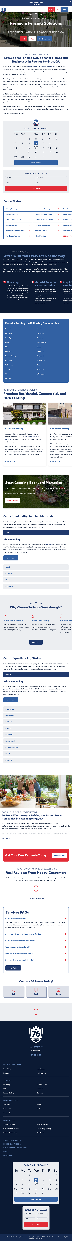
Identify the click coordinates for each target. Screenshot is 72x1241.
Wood (7, 567)
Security (8, 728)
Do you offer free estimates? (15, 918)
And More (40, 1133)
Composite (9, 586)
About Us (35, 642)
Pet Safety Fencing (10, 1133)
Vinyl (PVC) (7, 1105)
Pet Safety (9, 722)
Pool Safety (9, 715)
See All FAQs (12, 968)
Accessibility (42, 1237)
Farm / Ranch (10, 741)
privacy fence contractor (12, 689)
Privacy (8, 674)
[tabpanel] (16, 292)
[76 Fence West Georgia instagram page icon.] (37, 1055)
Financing (6, 1085)
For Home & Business (12, 1064)
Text (57, 9)
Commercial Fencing (59, 428)
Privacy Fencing (42, 1124)
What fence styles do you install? (17, 947)
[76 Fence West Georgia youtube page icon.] (40, 1055)
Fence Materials (10, 1100)
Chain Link (7, 1109)
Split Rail (8, 760)
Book (64, 9)
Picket (7, 754)
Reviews (40, 1089)
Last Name (40, 177)
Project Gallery (8, 1093)
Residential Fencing (14, 428)
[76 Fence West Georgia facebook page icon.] (35, 1055)
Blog (5, 1152)
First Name (9, 177)
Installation (41, 1069)
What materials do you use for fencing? (19, 953)
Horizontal (9, 735)
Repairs (6, 1073)
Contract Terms (51, 1237)
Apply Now (35, 4)
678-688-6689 (36, 1050)
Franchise (7, 1156)
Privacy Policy (33, 1237)
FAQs (5, 1089)
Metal (7, 580)
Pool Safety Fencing (44, 1129)
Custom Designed (11, 747)
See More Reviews (35, 898)
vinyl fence (49, 544)
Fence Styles (9, 1120)
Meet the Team (42, 1085)
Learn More (10, 558)
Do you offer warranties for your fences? (20, 940)
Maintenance (41, 1073)
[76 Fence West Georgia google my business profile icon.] (32, 1055)
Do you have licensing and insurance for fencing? (23, 934)
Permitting (7, 1069)
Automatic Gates (9, 1124)
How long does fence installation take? (19, 960)
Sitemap (60, 1237)
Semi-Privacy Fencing (11, 1129)
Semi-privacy (10, 709)
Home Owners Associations (15, 1148)
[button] (36, 181)
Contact (40, 1093)
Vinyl (7, 532)
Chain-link (9, 573)
